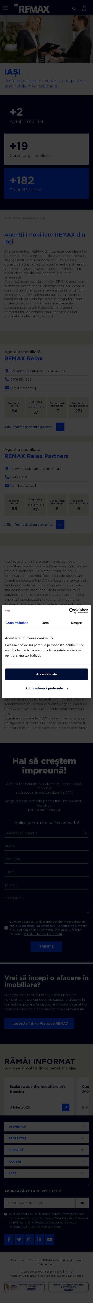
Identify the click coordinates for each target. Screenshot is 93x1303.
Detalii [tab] (46, 623)
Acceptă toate (46, 674)
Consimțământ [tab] (16, 623)
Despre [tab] (76, 623)
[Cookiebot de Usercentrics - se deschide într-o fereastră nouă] (69, 611)
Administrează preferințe (44, 688)
